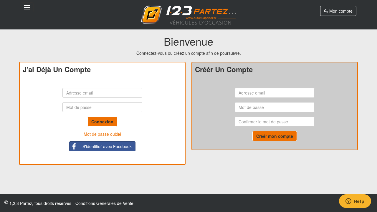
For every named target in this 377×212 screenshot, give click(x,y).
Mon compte (340, 11)
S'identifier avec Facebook (107, 146)
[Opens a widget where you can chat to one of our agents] (355, 201)
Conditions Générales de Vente (104, 203)
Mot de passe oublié (102, 134)
